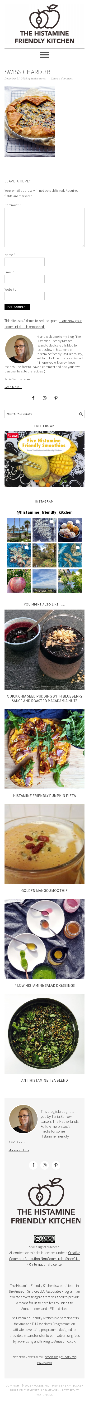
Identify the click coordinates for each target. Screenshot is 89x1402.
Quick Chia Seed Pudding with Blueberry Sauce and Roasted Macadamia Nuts (44, 698)
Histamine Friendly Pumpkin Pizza (44, 795)
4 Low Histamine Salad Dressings (44, 985)
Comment (13, 205)
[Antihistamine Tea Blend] (45, 1072)
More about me (19, 1150)
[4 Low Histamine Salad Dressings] (45, 978)
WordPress (45, 1395)
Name (10, 255)
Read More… (13, 387)
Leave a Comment (62, 78)
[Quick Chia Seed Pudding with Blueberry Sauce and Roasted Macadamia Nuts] (45, 688)
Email (10, 272)
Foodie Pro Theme (47, 1385)
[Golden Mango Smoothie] (45, 883)
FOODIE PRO (51, 1357)
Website (10, 289)
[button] (19, 530)
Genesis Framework (45, 1390)
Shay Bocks (73, 1385)
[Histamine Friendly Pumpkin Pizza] (45, 788)
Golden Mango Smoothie (44, 890)
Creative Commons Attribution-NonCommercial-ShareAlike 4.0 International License (44, 1259)
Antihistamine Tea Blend (44, 1080)
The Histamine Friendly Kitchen (45, 24)
